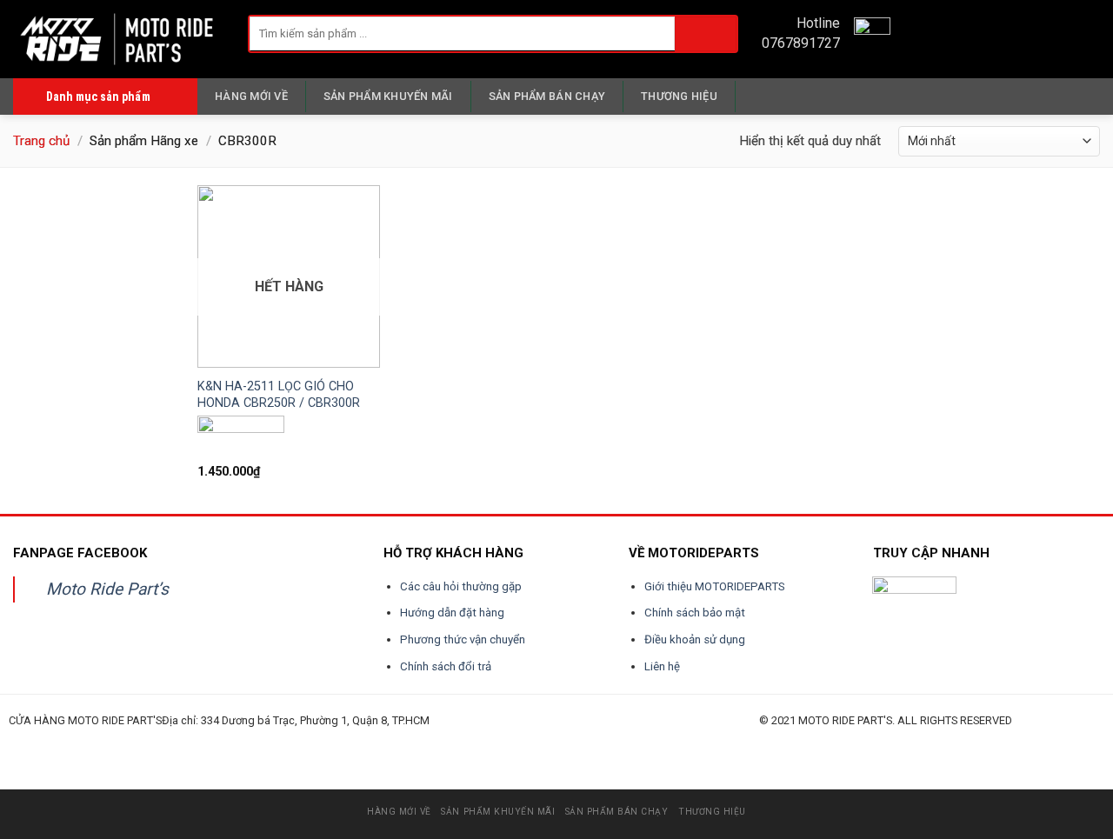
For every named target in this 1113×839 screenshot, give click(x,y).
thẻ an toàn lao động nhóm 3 (529, 740)
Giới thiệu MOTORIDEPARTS (714, 586)
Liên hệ (662, 666)
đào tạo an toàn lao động (106, 740)
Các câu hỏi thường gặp (461, 586)
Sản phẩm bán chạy (547, 96)
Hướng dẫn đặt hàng (452, 612)
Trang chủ (41, 141)
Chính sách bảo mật (694, 612)
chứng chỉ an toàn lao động (461, 740)
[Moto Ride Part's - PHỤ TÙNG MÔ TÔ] (117, 39)
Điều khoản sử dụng (694, 639)
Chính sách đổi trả (445, 666)
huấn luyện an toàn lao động (41, 740)
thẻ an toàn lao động (402, 740)
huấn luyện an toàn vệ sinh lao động (179, 740)
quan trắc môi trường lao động (258, 740)
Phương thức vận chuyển (462, 639)
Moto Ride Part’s (107, 589)
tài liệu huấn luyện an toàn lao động (336, 740)
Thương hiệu (679, 96)
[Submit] (705, 33)
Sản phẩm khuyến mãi (388, 96)
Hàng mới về (251, 96)
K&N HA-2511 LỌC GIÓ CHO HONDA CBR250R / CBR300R (278, 394)
